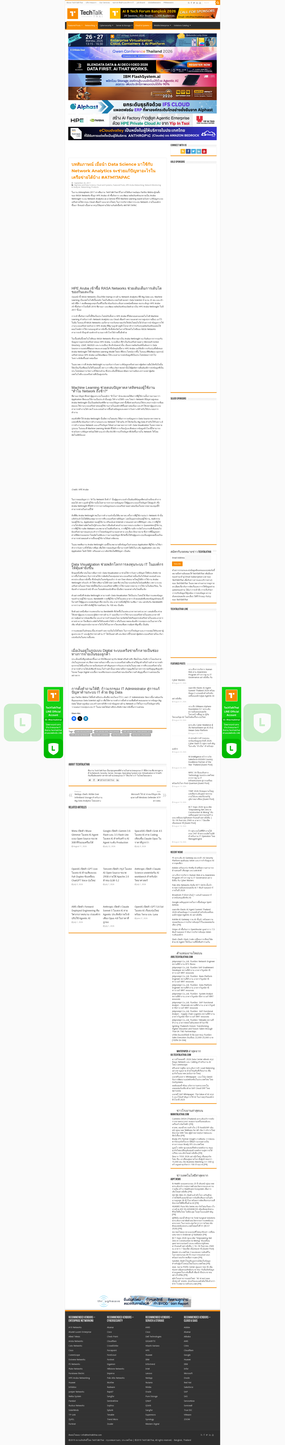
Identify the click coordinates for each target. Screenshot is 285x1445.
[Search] (218, 2)
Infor (186, 1369)
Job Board (141, 3)
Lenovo (148, 1373)
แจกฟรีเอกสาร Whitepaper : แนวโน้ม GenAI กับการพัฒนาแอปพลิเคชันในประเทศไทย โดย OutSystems (192, 1079)
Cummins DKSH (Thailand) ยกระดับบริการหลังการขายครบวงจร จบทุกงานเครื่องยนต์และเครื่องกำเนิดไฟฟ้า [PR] (193, 1121)
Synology (149, 1419)
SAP (186, 1392)
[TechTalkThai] (88, 12)
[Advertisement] (194, 523)
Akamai (110, 1327)
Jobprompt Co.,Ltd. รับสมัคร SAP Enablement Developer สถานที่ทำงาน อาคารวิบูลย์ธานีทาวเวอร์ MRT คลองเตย (193, 970)
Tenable (110, 1415)
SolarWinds (74, 1410)
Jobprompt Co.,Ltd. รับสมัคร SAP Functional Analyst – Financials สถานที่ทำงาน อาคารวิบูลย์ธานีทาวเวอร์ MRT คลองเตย (193, 1005)
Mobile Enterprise (161, 25)
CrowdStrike (112, 1346)
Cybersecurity (105, 25)
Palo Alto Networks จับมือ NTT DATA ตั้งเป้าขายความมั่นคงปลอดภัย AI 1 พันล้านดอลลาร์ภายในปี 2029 (192, 888)
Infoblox (72, 1387)
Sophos (110, 1405)
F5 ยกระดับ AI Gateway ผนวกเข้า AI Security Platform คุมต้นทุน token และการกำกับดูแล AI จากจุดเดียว (193, 860)
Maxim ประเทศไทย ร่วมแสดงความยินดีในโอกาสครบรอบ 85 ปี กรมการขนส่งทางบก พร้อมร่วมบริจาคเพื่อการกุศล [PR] (191, 1255)
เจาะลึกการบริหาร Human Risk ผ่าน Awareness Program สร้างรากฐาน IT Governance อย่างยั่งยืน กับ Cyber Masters (192, 674)
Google (187, 1355)
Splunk (110, 1410)
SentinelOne (112, 1401)
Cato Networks (75, 1346)
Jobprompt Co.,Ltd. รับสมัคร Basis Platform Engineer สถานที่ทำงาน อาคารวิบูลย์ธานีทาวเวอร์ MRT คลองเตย (192, 979)
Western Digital (152, 1424)
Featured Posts (74, 25)
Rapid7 (110, 1392)
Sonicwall (188, 1405)
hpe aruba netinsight (80, 735)
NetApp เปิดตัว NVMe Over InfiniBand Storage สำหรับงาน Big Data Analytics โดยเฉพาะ (88, 796)
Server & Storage (123, 25)
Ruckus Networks (76, 1405)
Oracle (148, 1392)
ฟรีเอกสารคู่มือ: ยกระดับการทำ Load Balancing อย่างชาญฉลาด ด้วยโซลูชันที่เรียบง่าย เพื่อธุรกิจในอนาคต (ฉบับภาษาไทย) (193, 1071)
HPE (147, 1350)
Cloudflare (111, 1341)
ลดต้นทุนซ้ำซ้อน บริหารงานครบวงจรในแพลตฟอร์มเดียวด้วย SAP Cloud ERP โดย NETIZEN (191, 1088)
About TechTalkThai (74, 3)
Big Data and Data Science (85, 185)
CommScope (74, 1355)
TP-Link (72, 1415)
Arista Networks (76, 1341)
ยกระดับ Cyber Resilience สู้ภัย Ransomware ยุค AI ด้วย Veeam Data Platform (200, 727)
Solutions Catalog (181, 25)
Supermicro (150, 1415)
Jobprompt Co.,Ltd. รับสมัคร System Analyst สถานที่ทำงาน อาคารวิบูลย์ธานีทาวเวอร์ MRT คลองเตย (193, 996)
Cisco (71, 1350)
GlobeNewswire (154, 3)
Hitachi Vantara (152, 1346)
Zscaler (110, 1424)
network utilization (141, 735)
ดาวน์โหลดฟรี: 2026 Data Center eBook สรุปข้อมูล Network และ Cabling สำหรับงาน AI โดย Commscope (192, 1062)
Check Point (112, 1336)
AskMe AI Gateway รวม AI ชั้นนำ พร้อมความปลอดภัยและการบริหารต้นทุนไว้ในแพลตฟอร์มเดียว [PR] (193, 922)
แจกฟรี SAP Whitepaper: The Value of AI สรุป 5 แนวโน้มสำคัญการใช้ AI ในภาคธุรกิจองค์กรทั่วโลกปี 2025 (193, 1097)
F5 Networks (74, 1364)
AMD (147, 1327)
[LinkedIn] (197, 3)
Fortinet (72, 1424)
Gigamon (111, 1364)
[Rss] (189, 3)
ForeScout (111, 1355)
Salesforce (188, 1387)
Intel (147, 1369)
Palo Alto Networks (116, 1378)
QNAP (148, 1401)
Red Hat (187, 1382)
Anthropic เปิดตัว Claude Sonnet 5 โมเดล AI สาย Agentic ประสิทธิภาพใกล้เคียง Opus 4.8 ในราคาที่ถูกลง (116, 914)
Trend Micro (112, 1419)
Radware (111, 1387)
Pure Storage (151, 1396)
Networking (90, 25)
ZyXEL (71, 1419)
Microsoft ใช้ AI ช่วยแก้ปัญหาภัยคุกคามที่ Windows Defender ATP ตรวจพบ (146, 796)
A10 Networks (75, 1327)
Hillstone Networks (115, 1369)
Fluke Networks (76, 1369)
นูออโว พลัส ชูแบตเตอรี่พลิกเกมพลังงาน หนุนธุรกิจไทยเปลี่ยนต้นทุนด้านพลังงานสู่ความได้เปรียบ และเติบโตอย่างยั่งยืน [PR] (192, 1150)
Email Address (178, 558)
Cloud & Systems (142, 25)
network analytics (121, 735)
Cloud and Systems (104, 185)
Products (95, 187)
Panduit (72, 1401)
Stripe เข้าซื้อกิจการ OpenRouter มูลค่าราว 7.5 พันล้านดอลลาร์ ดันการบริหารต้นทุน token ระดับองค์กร (193, 932)
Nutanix (149, 1382)
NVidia (148, 1387)
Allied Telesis (74, 1336)
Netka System (75, 1396)
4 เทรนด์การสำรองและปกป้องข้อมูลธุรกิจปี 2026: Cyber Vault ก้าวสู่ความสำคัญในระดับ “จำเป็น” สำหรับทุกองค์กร (193, 743)
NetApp (148, 1378)
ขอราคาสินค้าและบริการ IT (123, 3)
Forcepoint (112, 1350)
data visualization (83, 732)
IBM (147, 1359)
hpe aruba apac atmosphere (107, 732)
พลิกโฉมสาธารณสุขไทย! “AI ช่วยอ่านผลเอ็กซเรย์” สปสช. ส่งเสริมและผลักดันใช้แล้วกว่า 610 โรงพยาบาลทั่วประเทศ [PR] (193, 1281)
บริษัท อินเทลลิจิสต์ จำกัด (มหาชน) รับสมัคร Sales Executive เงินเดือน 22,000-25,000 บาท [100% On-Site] (192, 1037)
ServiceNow (189, 1401)
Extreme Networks (77, 1359)
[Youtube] (200, 3)
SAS (186, 1396)
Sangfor (110, 1396)
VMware (187, 1415)
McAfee (110, 1382)
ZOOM (187, 1419)
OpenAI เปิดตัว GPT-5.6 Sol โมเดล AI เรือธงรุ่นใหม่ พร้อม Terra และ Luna (149, 910)
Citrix (186, 1346)
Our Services (104, 3)
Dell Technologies (153, 1336)
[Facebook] (191, 3)
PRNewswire (168, 3)
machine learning (101, 735)
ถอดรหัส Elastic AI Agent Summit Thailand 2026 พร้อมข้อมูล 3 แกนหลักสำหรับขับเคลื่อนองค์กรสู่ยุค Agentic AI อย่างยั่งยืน (193, 693)
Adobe (187, 1327)
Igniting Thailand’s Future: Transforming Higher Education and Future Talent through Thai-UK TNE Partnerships (192, 1029)
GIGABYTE (150, 1341)
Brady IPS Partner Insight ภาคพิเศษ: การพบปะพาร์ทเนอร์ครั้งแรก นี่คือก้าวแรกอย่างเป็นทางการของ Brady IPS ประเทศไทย (193, 1141)
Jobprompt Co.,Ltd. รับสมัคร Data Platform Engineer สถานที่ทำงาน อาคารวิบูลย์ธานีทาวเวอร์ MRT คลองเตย (192, 988)
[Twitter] (194, 3)
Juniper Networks (76, 1392)
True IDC (188, 1410)
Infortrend (150, 1364)
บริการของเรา (91, 3)
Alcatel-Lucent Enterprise (80, 1332)
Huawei (72, 1382)
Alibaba (187, 1336)
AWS (186, 1341)
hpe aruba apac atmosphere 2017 (137, 732)
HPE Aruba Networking (135, 185)
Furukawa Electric (76, 1373)
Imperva (110, 1373)
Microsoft (188, 1373)
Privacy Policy (204, 596)
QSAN (148, 1405)
